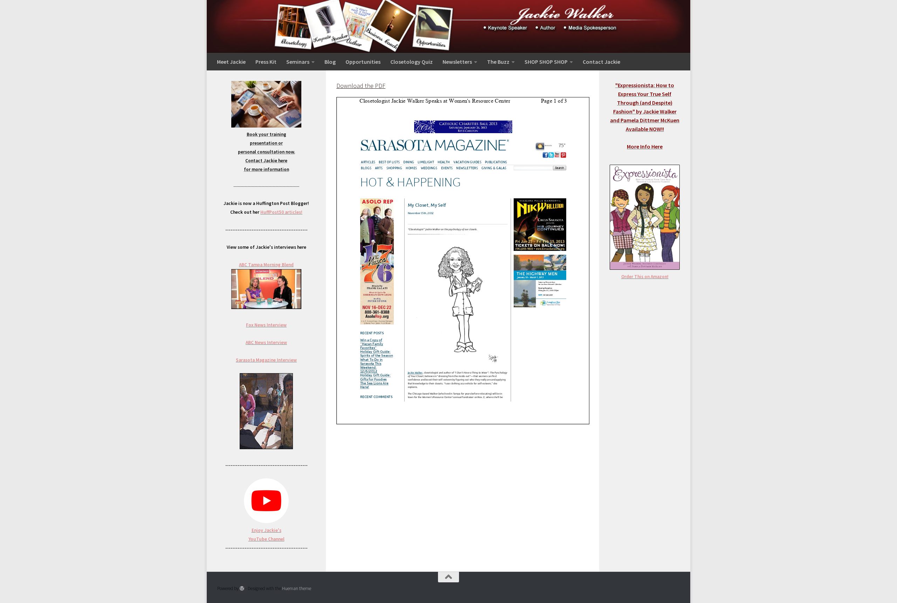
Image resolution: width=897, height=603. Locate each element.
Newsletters (457, 61)
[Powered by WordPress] (242, 588)
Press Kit (265, 61)
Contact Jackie (601, 61)
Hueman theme (296, 588)
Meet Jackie (231, 61)
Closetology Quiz (411, 61)
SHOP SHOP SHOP (546, 61)
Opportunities (363, 61)
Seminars (297, 61)
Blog (330, 61)
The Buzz (498, 61)
